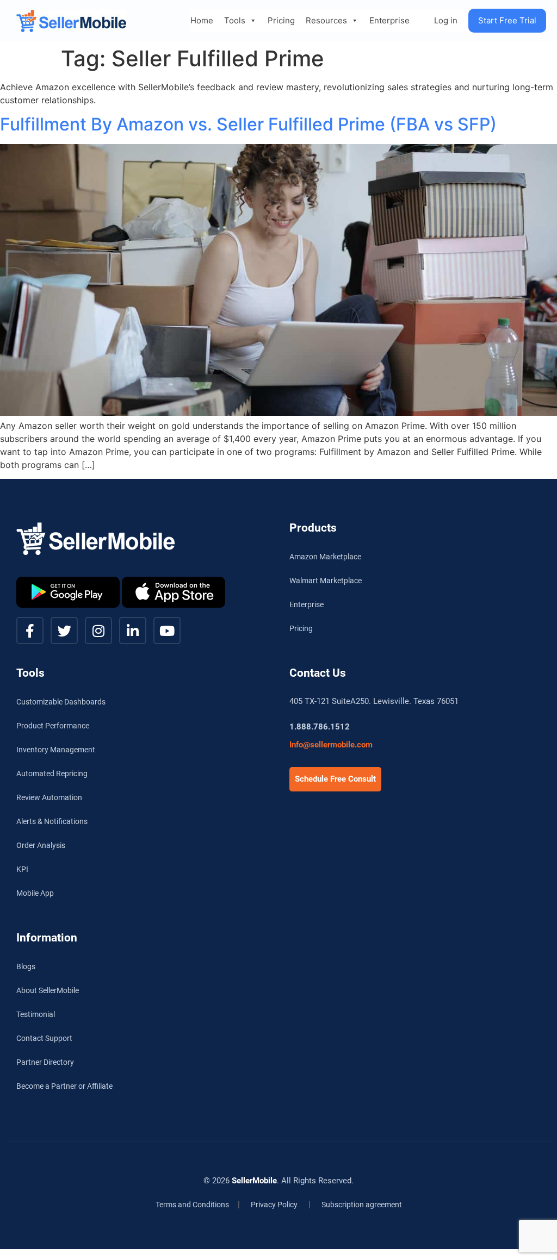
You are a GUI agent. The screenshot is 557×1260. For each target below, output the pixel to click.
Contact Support (44, 1038)
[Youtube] (167, 630)
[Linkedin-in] (132, 630)
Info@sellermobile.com (331, 745)
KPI (22, 869)
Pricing (281, 20)
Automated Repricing (52, 773)
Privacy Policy (274, 1204)
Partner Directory (45, 1062)
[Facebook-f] (30, 630)
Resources (326, 20)
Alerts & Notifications (52, 821)
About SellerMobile (47, 990)
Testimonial (35, 1014)
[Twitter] (64, 630)
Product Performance (52, 725)
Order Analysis (40, 845)
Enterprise (389, 20)
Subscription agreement (361, 1204)
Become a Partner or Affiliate (64, 1086)
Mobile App (35, 893)
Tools (234, 20)
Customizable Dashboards (61, 701)
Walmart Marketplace (325, 580)
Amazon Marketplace (325, 556)
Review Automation (49, 797)
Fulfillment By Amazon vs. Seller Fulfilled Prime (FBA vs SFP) (248, 124)
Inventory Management (55, 749)
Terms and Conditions (192, 1204)
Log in (445, 20)
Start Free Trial (507, 20)
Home (201, 20)
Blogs (25, 966)
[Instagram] (98, 630)
